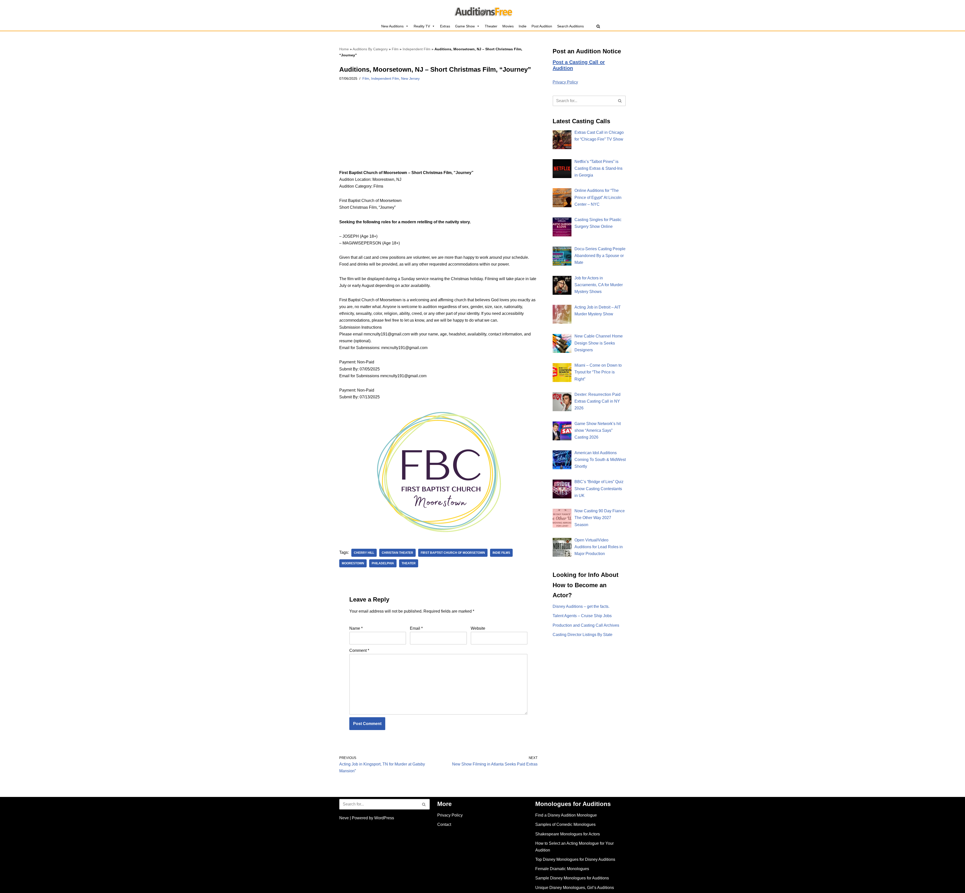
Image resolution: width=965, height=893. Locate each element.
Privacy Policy (565, 82)
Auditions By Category (370, 49)
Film (395, 49)
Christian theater (397, 553)
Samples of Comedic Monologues (565, 824)
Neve (344, 818)
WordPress (384, 818)
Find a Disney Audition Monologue (566, 815)
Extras (445, 26)
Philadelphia (383, 563)
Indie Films (501, 553)
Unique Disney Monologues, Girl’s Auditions (574, 887)
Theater (491, 26)
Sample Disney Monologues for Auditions (572, 878)
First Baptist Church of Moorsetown (453, 553)
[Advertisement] (438, 132)
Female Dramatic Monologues (562, 869)
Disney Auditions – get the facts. (581, 606)
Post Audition (542, 26)
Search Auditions (570, 26)
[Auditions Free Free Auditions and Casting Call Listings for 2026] (483, 11)
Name (356, 628)
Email (416, 628)
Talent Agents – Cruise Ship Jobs (582, 616)
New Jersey (410, 78)
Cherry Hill (364, 553)
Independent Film (416, 49)
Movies (508, 26)
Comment (359, 650)
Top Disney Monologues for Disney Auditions (575, 859)
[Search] (598, 26)
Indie (522, 26)
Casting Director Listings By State (582, 634)
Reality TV (422, 26)
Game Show (465, 26)
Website (478, 628)
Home (344, 49)
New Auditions (392, 26)
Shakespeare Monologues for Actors (567, 834)
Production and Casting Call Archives (586, 625)
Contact (444, 824)
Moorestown (353, 563)
